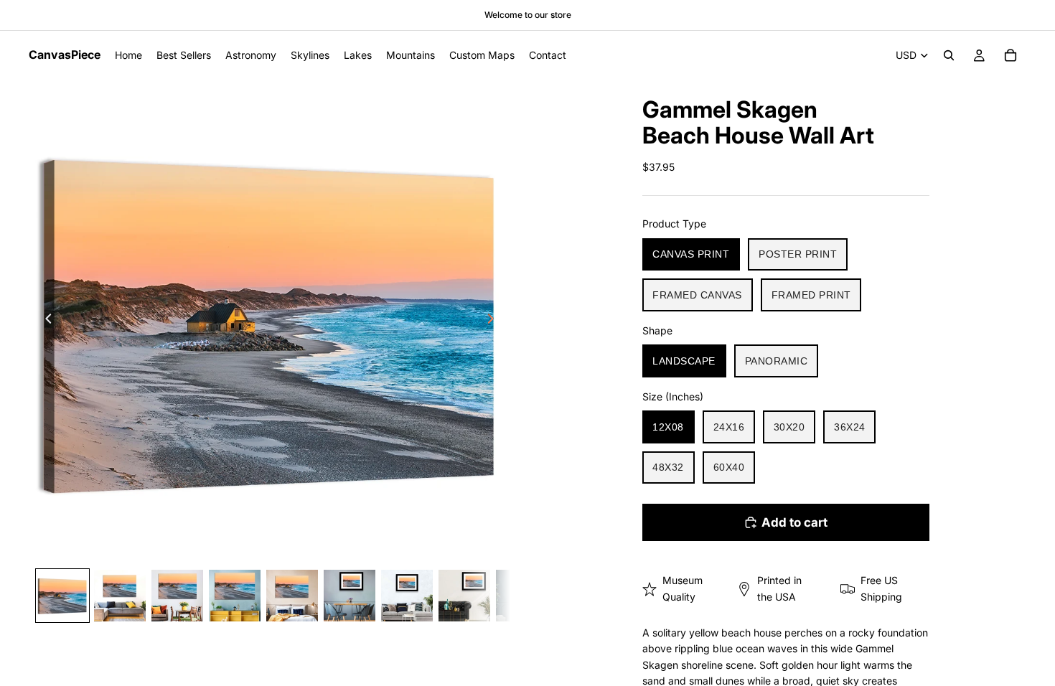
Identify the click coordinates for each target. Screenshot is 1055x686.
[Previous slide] (44, 321)
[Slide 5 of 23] (292, 595)
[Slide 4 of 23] (235, 595)
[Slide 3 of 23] (177, 595)
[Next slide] (494, 321)
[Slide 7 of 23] (407, 595)
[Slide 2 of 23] (120, 595)
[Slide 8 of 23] (464, 595)
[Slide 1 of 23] (62, 595)
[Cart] (1010, 55)
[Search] (949, 55)
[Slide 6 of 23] (349, 595)
